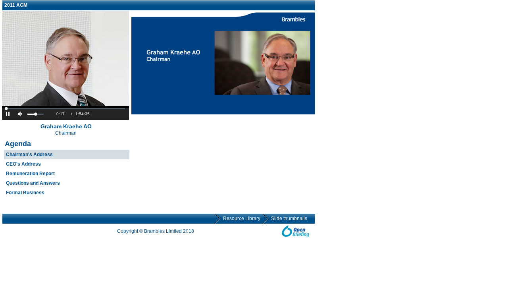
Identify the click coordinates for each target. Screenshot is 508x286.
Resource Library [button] (241, 218)
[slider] (35, 114)
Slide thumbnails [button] (289, 218)
